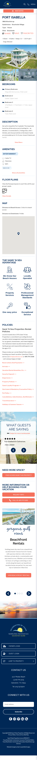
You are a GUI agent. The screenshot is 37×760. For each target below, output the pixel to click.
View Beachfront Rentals (18, 575)
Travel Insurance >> (9, 400)
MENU (33, 4)
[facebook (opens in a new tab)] (10, 718)
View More (18, 142)
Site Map (26, 735)
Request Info (18, 494)
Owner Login (14, 646)
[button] (13, 450)
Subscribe (18, 712)
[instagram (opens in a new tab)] (14, 718)
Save (17, 33)
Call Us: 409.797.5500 (20, 500)
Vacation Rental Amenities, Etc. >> (14, 370)
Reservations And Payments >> (13, 362)
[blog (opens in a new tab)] (26, 718)
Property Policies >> (9, 381)
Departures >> (7, 378)
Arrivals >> (6, 366)
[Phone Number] (28, 4)
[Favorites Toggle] (27, 33)
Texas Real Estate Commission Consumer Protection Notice (18, 740)
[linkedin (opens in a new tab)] (22, 718)
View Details (6, 196)
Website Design (11, 747)
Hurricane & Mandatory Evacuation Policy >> (18, 389)
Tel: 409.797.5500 (18, 687)
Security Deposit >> (9, 374)
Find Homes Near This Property (18, 475)
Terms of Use (19, 735)
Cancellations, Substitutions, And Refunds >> (18, 397)
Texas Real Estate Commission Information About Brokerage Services (18, 742)
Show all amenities (18, 172)
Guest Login (14, 654)
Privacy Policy (12, 735)
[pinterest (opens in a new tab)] (18, 718)
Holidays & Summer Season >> (13, 404)
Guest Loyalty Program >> (11, 385)
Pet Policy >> (6, 393)
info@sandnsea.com (16, 356)
